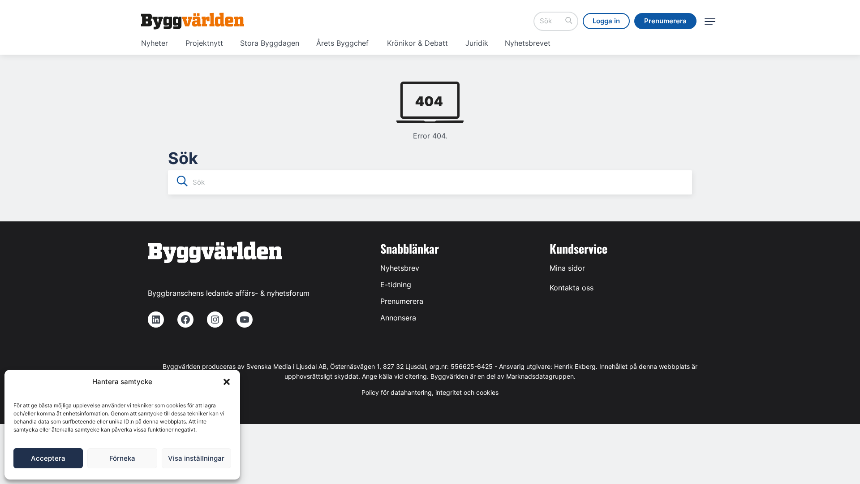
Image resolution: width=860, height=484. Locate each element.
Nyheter (154, 43)
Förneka (122, 458)
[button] (226, 381)
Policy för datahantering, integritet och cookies (430, 392)
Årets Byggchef (342, 43)
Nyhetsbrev (399, 268)
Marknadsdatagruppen (540, 376)
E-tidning (395, 284)
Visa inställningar (196, 458)
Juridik (476, 43)
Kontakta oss (571, 287)
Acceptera (48, 458)
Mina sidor (567, 268)
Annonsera (398, 317)
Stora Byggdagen (269, 43)
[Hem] (192, 21)
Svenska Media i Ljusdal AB (286, 366)
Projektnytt (204, 43)
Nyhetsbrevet (527, 43)
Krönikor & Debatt (417, 43)
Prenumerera (401, 301)
